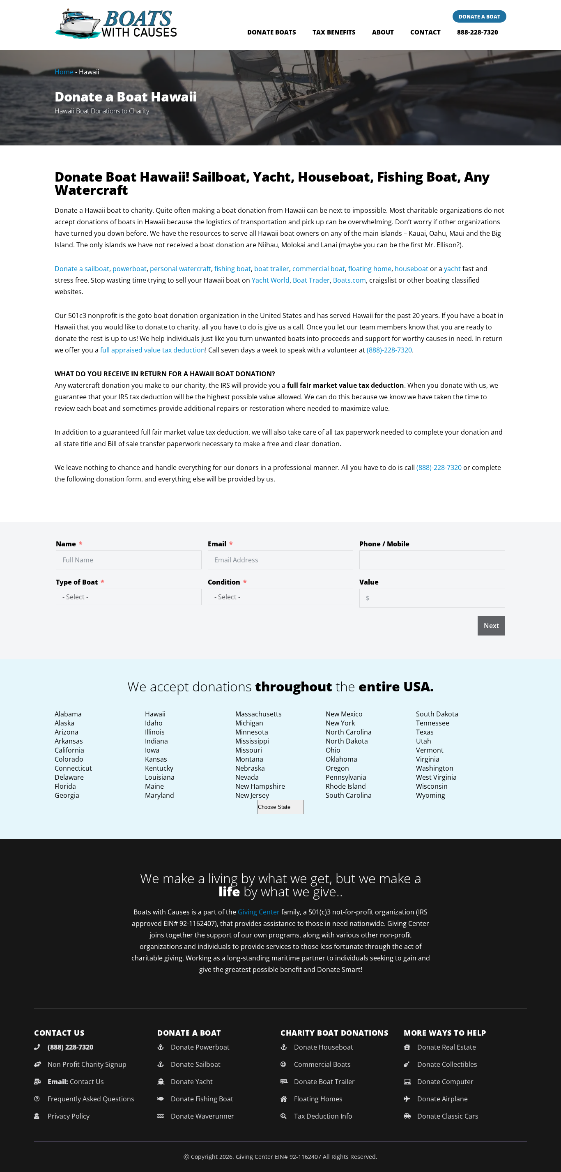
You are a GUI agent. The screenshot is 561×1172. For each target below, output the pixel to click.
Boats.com (349, 280)
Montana (249, 759)
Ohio (333, 750)
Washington (434, 768)
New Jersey (252, 795)
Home (64, 71)
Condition (224, 582)
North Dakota (347, 741)
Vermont (430, 750)
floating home (369, 268)
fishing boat (232, 268)
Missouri (248, 750)
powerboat (130, 268)
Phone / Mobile (384, 543)
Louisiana (160, 777)
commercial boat (318, 268)
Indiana (156, 741)
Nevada (247, 777)
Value (369, 582)
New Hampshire (260, 786)
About (383, 32)
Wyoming (430, 795)
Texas (425, 732)
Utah (423, 741)
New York (340, 723)
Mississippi (252, 741)
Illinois (155, 732)
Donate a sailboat (82, 268)
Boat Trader (311, 280)
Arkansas (69, 741)
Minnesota (251, 732)
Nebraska (250, 768)
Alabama (68, 713)
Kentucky (159, 768)
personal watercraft (180, 268)
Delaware (69, 777)
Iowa (152, 750)
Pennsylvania (346, 777)
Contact (425, 32)
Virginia (427, 759)
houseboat (411, 268)
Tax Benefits (334, 32)
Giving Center (259, 911)
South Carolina (349, 795)
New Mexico (344, 713)
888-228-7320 (477, 32)
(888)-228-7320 (389, 350)
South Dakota (437, 713)
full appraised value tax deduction (152, 350)
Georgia (67, 795)
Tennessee (432, 723)
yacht (452, 268)
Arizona (66, 732)
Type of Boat (77, 582)
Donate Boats (271, 32)
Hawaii (155, 713)
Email (217, 543)
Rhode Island (346, 786)
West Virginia (436, 777)
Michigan (249, 723)
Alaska (64, 723)
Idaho (154, 723)
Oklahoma (341, 759)
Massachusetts (258, 713)
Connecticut (73, 768)
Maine (154, 786)
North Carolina (349, 732)
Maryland (159, 795)
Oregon (337, 768)
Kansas (156, 759)
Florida (65, 786)
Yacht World (271, 280)
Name (66, 543)
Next (491, 625)
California (69, 750)
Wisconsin (432, 786)
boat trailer (271, 268)
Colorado (69, 759)
